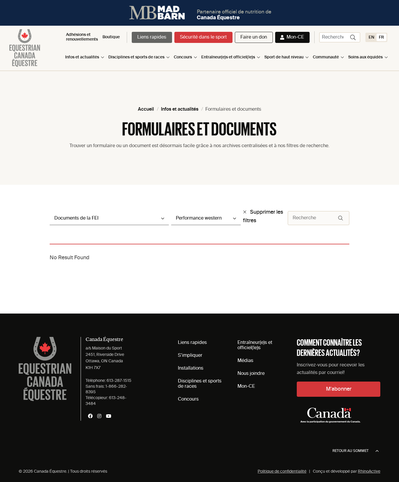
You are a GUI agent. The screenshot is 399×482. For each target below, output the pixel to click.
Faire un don (253, 37)
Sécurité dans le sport (203, 37)
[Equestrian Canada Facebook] (90, 416)
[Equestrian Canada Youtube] (109, 416)
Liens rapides (151, 37)
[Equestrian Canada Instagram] (99, 416)
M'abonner (338, 389)
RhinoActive (369, 471)
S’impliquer (190, 355)
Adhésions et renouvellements (82, 37)
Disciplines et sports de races (136, 57)
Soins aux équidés (365, 57)
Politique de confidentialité (282, 471)
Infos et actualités (82, 57)
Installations (190, 368)
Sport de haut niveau (283, 57)
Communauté (326, 57)
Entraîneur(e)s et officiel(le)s (228, 57)
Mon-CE (295, 37)
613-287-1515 (119, 381)
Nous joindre (251, 373)
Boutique (111, 37)
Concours (183, 57)
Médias (245, 361)
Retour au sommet (350, 451)
